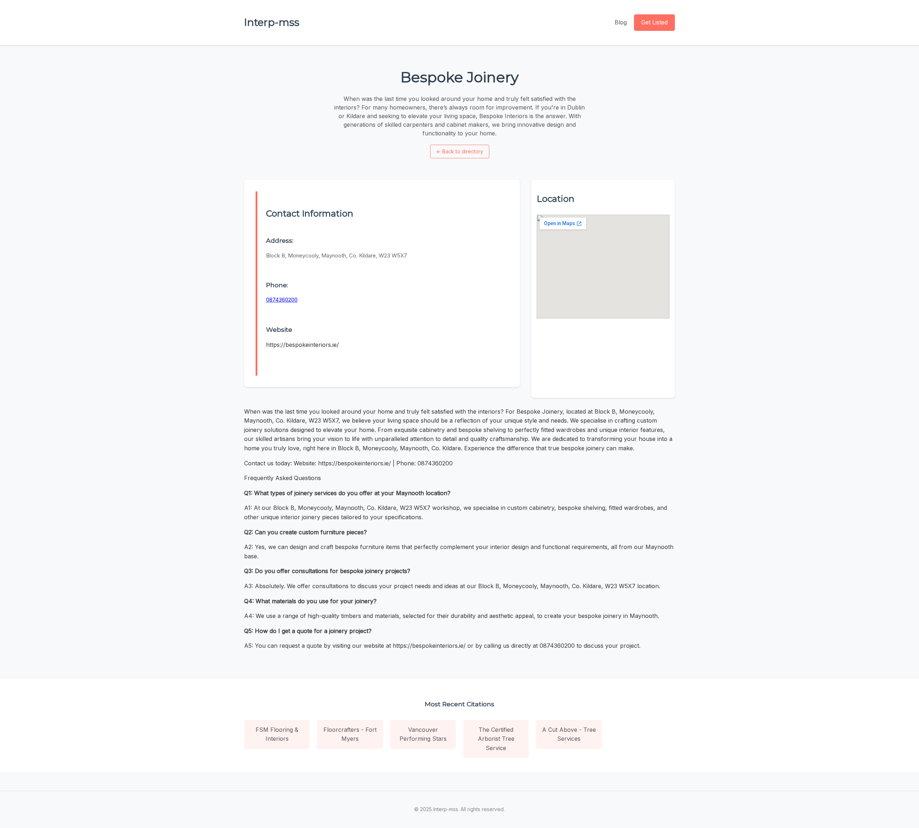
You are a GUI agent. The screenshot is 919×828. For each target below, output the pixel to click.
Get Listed (654, 22)
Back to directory (459, 151)
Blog (621, 22)
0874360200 (282, 299)
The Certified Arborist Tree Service (496, 739)
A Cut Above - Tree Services (569, 734)
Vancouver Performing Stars (423, 734)
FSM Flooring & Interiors (277, 734)
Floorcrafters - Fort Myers (350, 734)
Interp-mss (271, 22)
